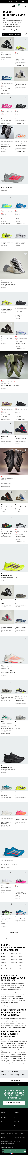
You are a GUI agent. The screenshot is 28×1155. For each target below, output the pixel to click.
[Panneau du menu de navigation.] (2, 5)
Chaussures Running (13, 957)
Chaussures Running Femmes (13, 960)
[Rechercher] (22, 5)
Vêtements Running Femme (22, 966)
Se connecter (8, 1084)
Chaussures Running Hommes (13, 963)
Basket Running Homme (3, 960)
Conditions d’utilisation (7, 1147)
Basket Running (3, 957)
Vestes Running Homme (21, 963)
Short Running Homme (21, 953)
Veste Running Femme (21, 960)
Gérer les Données (18, 1133)
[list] (11, 34)
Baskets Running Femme (3, 963)
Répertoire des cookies (19, 1137)
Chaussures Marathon (13, 953)
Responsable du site (6, 1121)
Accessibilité (17, 1141)
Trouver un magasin (19, 1125)
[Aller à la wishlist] (6, 5)
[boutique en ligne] (13, 6)
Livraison (3, 1112)
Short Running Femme (12, 969)
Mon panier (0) (19, 1084)
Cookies (3, 1137)
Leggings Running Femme (12, 966)
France (16, 1152)
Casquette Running (4, 966)
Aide (2, 1125)
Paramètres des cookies (7, 1133)
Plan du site (17, 1117)
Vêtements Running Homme (22, 969)
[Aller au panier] (25, 5)
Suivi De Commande (6, 1117)
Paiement (16, 1121)
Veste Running (21, 957)
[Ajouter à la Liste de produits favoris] (11, 40)
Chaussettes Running (4, 969)
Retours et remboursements (18, 1113)
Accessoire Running (4, 953)
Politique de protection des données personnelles (7, 1142)
